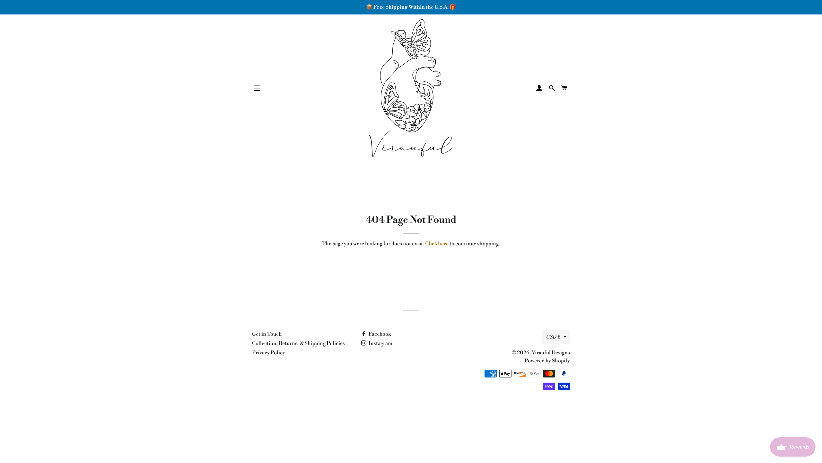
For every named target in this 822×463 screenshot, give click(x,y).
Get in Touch (267, 334)
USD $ (553, 337)
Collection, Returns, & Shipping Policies (298, 343)
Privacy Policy (268, 353)
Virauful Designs (551, 353)
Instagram (380, 343)
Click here (437, 244)
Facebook (379, 334)
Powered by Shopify (547, 361)
